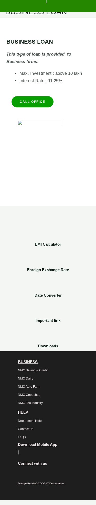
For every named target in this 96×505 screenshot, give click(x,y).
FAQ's (22, 437)
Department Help (30, 421)
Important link (48, 320)
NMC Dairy (25, 378)
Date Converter (48, 295)
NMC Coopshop (29, 395)
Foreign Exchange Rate (48, 270)
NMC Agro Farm (29, 386)
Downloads (48, 346)
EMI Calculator (48, 244)
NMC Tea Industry (30, 403)
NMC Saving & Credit (33, 370)
